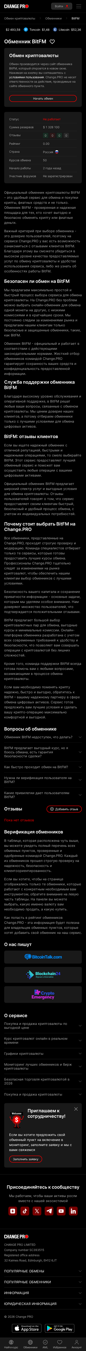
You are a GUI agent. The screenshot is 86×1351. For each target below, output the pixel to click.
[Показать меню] (79, 6)
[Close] (75, 1108)
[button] (64, 809)
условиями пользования (26, 77)
